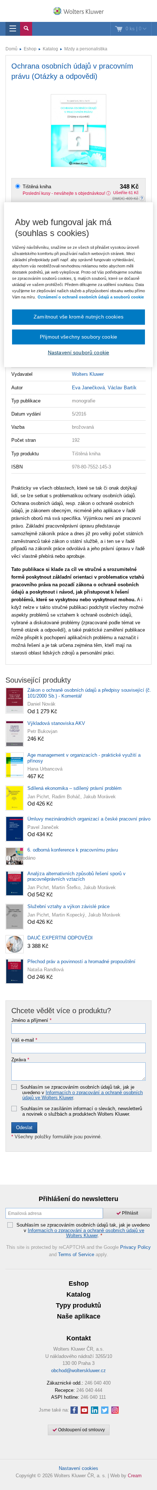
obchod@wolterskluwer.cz (78, 1370)
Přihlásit (129, 1213)
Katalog (50, 48)
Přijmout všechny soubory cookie (78, 337)
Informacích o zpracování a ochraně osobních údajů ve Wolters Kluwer (82, 1095)
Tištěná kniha (81, 187)
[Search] (26, 29)
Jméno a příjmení (31, 1020)
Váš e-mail (24, 1040)
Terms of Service (76, 1254)
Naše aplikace (78, 1316)
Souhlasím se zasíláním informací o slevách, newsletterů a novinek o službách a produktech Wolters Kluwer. (81, 1111)
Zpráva (20, 1059)
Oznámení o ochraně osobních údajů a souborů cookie (91, 297)
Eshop (30, 48)
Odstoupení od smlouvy (81, 1429)
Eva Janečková (88, 387)
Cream (135, 1475)
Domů (11, 48)
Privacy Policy (135, 1247)
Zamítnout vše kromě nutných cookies (78, 317)
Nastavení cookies (78, 1468)
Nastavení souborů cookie (78, 352)
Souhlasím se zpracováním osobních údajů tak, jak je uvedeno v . (81, 1092)
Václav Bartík (122, 387)
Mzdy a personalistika (85, 48)
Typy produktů (78, 1305)
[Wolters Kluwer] (78, 12)
